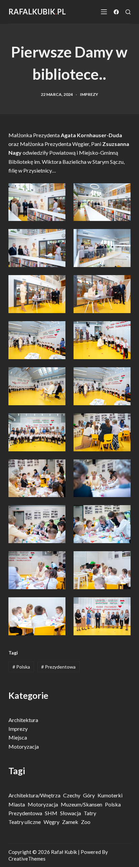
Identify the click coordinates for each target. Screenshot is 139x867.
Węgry (51, 822)
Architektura (23, 720)
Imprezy (89, 94)
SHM (51, 813)
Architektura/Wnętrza (34, 795)
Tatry (90, 813)
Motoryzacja (23, 746)
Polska (21, 667)
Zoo (85, 822)
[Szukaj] (128, 11)
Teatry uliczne (24, 822)
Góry (89, 795)
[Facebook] (116, 11)
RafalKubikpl (37, 11)
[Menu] (104, 12)
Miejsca (17, 737)
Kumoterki (110, 795)
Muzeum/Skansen (81, 804)
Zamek (70, 822)
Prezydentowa (58, 667)
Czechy (71, 795)
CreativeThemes (27, 859)
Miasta (16, 804)
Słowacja (70, 813)
